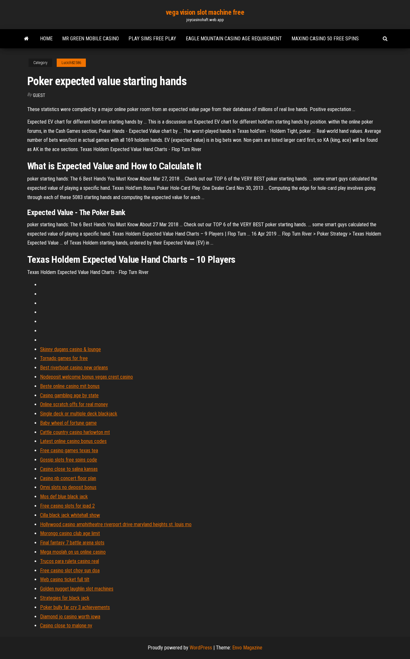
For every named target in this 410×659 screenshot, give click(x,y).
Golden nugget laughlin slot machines (76, 589)
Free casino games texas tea (69, 450)
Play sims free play (152, 39)
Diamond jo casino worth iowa (70, 617)
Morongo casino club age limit (70, 533)
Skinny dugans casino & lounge (70, 349)
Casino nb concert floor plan (68, 478)
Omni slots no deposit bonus (68, 487)
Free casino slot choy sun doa (70, 570)
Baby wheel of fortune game (68, 423)
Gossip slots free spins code (68, 460)
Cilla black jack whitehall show (70, 515)
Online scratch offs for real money (74, 404)
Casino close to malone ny (66, 626)
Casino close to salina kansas (69, 469)
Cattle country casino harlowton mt (75, 432)
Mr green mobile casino (90, 39)
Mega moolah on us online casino (73, 552)
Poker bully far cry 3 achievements (75, 607)
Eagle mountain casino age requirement (234, 39)
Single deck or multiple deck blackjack (78, 414)
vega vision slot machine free (205, 12)
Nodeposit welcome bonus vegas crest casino (86, 377)
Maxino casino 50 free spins (325, 39)
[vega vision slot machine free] (26, 38)
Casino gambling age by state (69, 395)
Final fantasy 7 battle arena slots (72, 543)
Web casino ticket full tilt (64, 579)
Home (46, 39)
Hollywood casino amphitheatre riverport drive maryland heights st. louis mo (116, 524)
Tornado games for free (64, 358)
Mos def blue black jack (64, 497)
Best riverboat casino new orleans (74, 368)
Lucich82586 (71, 62)
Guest (39, 95)
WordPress (201, 648)
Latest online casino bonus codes (73, 441)
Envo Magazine (247, 648)
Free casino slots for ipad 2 (67, 506)
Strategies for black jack (64, 598)
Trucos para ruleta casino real (69, 561)
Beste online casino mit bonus (70, 386)
